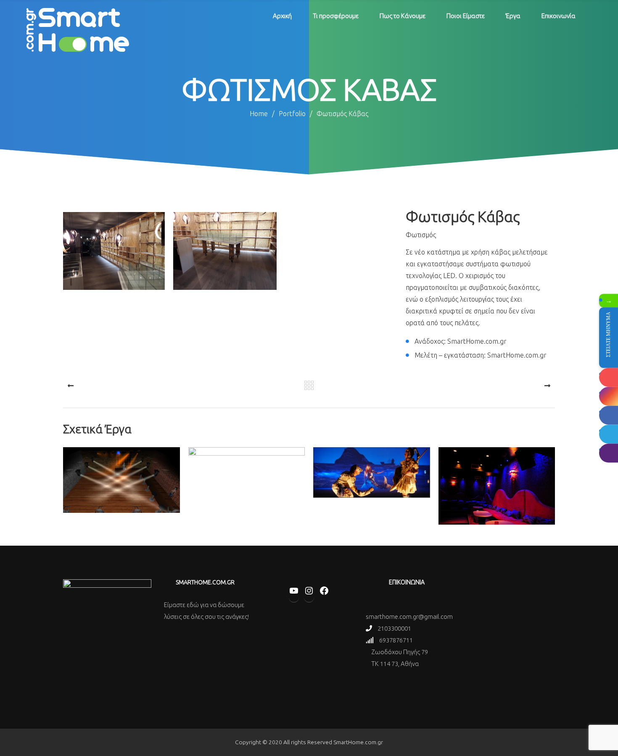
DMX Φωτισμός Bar (496, 515)
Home (259, 113)
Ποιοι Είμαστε (465, 15)
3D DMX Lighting (121, 509)
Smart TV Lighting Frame (246, 509)
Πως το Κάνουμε (402, 15)
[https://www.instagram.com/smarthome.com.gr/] (608, 396)
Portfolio (295, 113)
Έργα (513, 15)
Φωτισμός (421, 235)
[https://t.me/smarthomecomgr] (608, 433)
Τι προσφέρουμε (336, 15)
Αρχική (282, 15)
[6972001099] (608, 452)
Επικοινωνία (558, 15)
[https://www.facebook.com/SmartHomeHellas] (608, 415)
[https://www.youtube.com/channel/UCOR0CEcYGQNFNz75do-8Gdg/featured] (608, 377)
